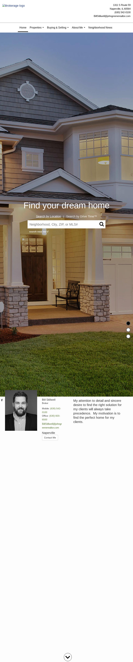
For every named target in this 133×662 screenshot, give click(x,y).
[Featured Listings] (128, 330)
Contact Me (50, 437)
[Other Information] (128, 336)
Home (22, 27)
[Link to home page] (14, 6)
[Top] (128, 323)
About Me (79, 29)
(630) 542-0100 (123, 12)
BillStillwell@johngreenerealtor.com (112, 16)
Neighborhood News (100, 27)
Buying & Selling (58, 29)
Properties (37, 29)
